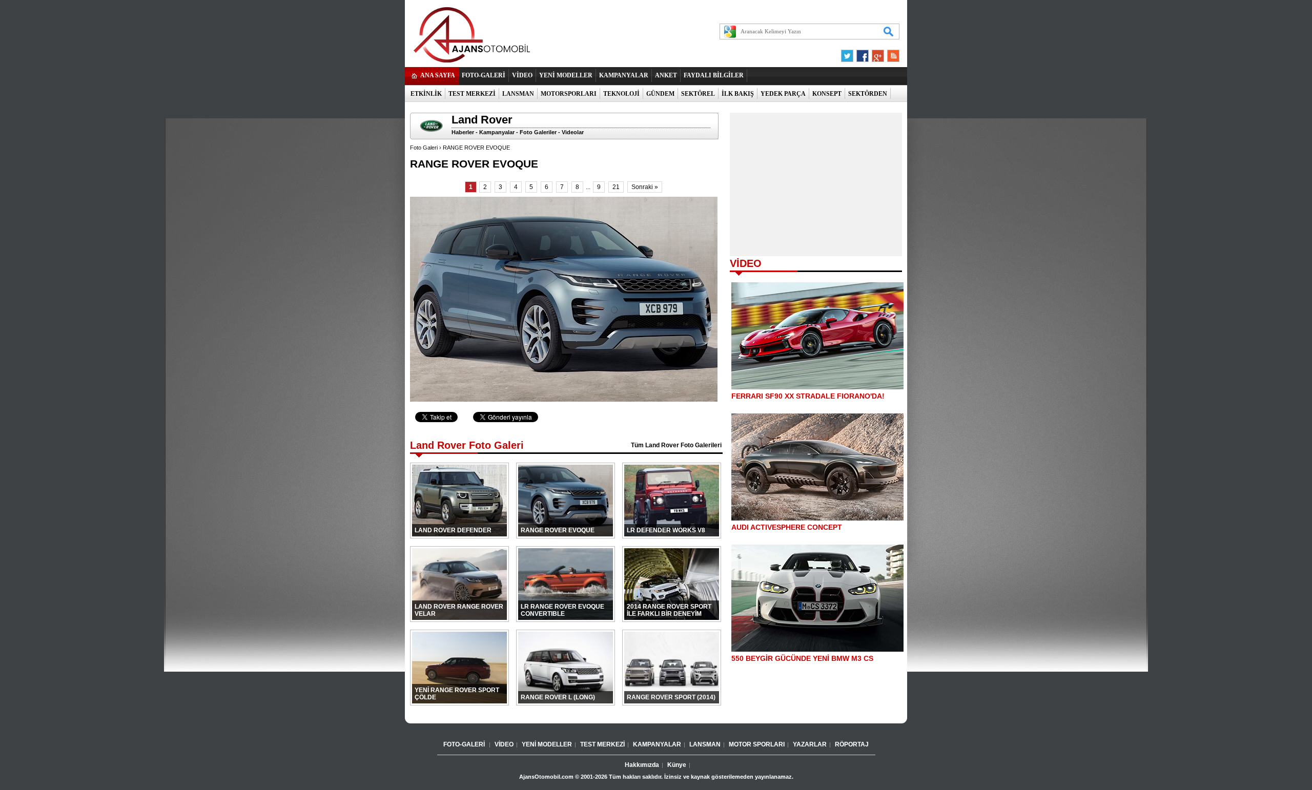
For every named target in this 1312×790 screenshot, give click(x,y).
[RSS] (890, 53)
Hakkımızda (642, 764)
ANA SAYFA (437, 75)
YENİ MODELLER (565, 75)
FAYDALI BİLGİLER (714, 75)
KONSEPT (827, 93)
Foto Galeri (424, 147)
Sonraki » (644, 187)
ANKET (666, 75)
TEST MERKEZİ (472, 93)
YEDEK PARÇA (783, 93)
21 (616, 187)
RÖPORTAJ (852, 744)
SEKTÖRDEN (867, 93)
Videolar (573, 132)
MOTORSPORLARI (569, 93)
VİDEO (522, 75)
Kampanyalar (497, 132)
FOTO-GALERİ (483, 75)
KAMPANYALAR (623, 75)
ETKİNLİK (426, 93)
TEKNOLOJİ (621, 93)
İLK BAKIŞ (738, 93)
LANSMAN (518, 93)
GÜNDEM (660, 93)
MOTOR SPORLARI (757, 744)
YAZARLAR (810, 744)
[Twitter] (848, 53)
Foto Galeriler (538, 132)
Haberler (463, 132)
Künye (676, 764)
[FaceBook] (862, 53)
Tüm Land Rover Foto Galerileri (676, 445)
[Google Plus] (876, 53)
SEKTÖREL (698, 93)
